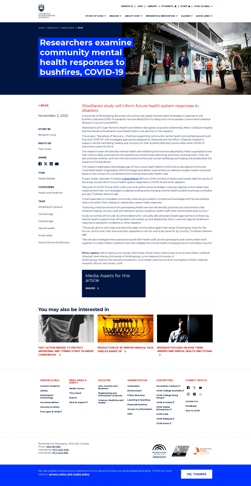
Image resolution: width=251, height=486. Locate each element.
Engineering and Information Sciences (110, 394)
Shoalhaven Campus (50, 207)
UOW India (162, 414)
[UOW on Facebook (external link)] (188, 387)
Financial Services (137, 404)
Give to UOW (192, 410)
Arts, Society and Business (107, 387)
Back (45, 105)
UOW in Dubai (164, 402)
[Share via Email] (57, 164)
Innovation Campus (167, 386)
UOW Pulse (162, 423)
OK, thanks (196, 474)
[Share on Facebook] (40, 164)
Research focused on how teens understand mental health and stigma (184, 349)
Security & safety (49, 407)
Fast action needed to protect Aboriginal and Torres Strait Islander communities (65, 351)
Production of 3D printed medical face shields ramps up (125, 349)
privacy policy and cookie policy (69, 474)
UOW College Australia (169, 390)
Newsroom (52, 28)
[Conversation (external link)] (200, 394)
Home (41, 28)
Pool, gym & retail (50, 412)
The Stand (75, 393)
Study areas (45, 235)
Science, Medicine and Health (110, 401)
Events (73, 398)
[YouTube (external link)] (200, 387)
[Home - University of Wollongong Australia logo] (46, 11)
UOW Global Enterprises (163, 408)
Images (90, 288)
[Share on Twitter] (45, 164)
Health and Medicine (50, 192)
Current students (50, 386)
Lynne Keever (130, 178)
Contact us (191, 401)
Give (140, 6)
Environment (134, 390)
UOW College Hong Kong (167, 396)
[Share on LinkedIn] (51, 164)
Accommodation (49, 402)
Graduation (133, 386)
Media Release (46, 178)
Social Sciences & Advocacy (54, 242)
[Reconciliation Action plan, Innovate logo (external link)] (159, 451)
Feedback (191, 406)
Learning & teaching (138, 400)
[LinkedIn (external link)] (194, 394)
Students (167, 6)
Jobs (129, 414)
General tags (45, 214)
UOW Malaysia (164, 419)
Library (152, 6)
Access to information (139, 409)
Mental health (46, 228)
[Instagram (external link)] (188, 394)
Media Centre (67, 28)
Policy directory (136, 395)
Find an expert (77, 402)
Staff (184, 6)
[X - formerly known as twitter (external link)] (194, 387)
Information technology (46, 396)
